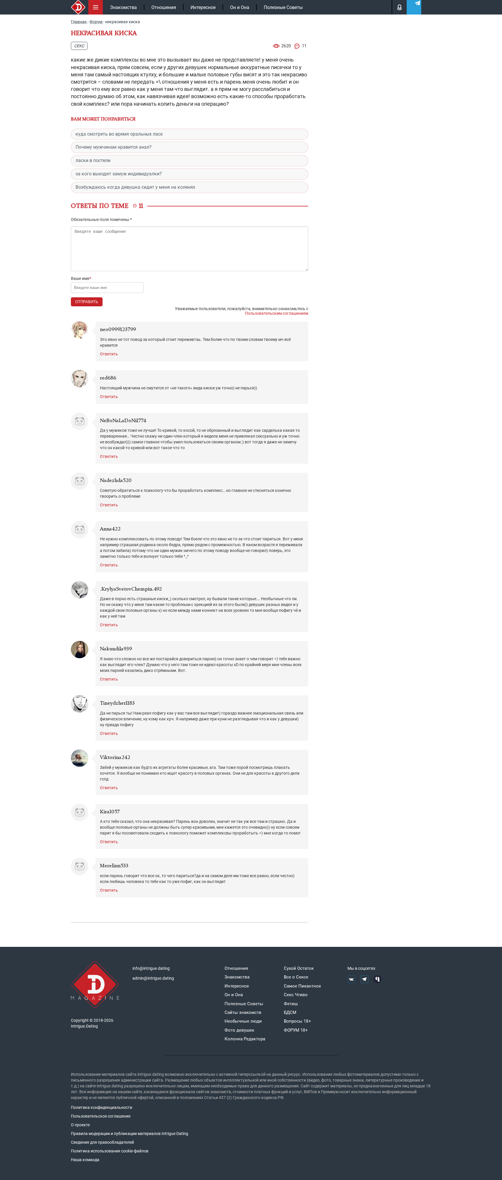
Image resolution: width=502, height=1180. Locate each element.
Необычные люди (243, 1021)
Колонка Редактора (245, 1039)
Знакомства (123, 7)
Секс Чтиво (296, 994)
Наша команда (85, 1159)
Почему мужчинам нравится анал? (114, 147)
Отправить (86, 302)
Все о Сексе (296, 977)
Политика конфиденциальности (101, 1107)
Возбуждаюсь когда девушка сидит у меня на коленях (135, 187)
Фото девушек (239, 1030)
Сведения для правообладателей (102, 1142)
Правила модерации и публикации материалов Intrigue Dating (129, 1133)
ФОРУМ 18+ (296, 1030)
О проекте (80, 1125)
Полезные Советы (283, 7)
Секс (79, 46)
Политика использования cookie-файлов (109, 1151)
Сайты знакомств (243, 1012)
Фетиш (291, 1003)
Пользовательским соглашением (276, 313)
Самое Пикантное (302, 986)
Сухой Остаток (299, 968)
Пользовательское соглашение (100, 1116)
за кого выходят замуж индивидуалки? (119, 174)
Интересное (203, 7)
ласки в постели (93, 160)
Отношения (163, 7)
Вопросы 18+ (297, 1021)
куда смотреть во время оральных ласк (119, 134)
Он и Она (239, 7)
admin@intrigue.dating (153, 978)
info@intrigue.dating (151, 968)
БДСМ (290, 1012)
